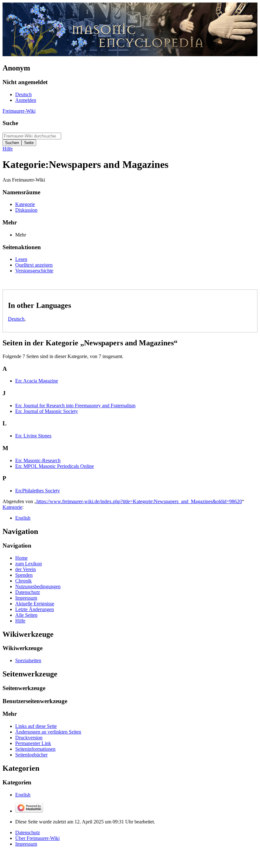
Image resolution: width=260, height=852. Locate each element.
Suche (10, 123)
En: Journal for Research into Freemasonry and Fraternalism (75, 405)
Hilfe (8, 148)
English (22, 518)
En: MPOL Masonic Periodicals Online (54, 466)
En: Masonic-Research (38, 460)
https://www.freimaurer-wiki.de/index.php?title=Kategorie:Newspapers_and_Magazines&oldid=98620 (139, 501)
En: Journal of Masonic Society (46, 411)
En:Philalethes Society (37, 490)
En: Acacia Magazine (36, 380)
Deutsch (16, 319)
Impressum (26, 844)
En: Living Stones (33, 435)
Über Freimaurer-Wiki (37, 838)
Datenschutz (27, 832)
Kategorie (12, 507)
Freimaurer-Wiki (19, 111)
